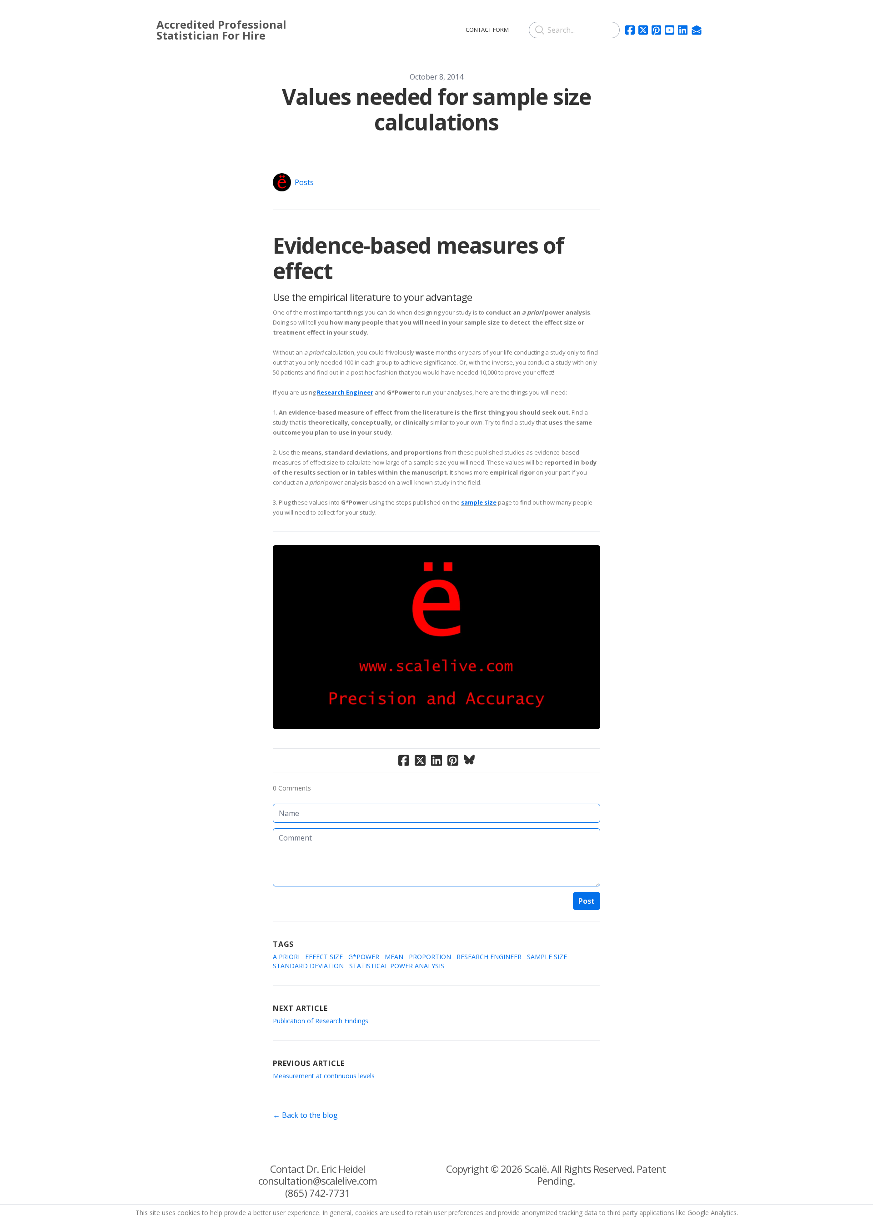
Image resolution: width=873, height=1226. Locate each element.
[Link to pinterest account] (656, 30)
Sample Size (547, 956)
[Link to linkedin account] (682, 30)
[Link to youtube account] (669, 30)
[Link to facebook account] (630, 30)
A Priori (286, 956)
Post (586, 901)
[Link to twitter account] (643, 30)
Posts (304, 182)
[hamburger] (349, 28)
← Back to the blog (305, 1115)
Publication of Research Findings (320, 1020)
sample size (479, 502)
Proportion (430, 956)
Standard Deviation (308, 965)
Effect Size (324, 956)
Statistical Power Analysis (396, 965)
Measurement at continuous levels (324, 1075)
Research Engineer (345, 392)
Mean (394, 956)
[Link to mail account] (696, 30)
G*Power (363, 956)
